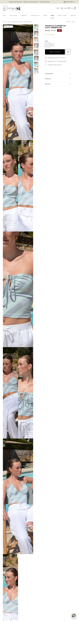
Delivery (48, 79)
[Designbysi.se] (11, 8)
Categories (23, 15)
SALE (52, 15)
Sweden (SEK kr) (69, 1)
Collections (73, 15)
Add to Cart (54, 52)
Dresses (45, 15)
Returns (48, 84)
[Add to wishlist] (68, 52)
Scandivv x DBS (62, 15)
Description (49, 73)
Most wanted (13, 15)
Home (4, 21)
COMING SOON (34, 15)
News (4, 15)
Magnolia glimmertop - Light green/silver (22, 21)
